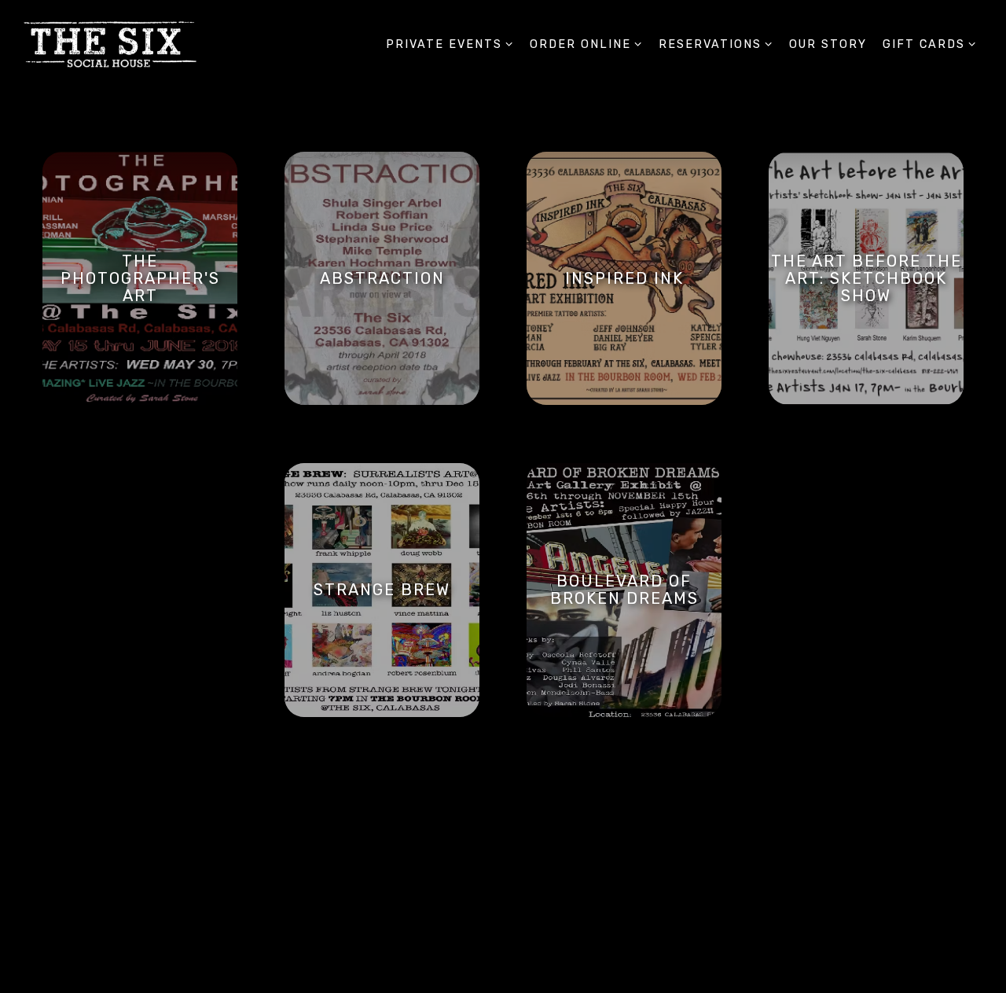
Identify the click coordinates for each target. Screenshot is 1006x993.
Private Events (450, 44)
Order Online (586, 44)
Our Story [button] (828, 44)
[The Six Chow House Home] (110, 44)
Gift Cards (930, 44)
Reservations (716, 44)
